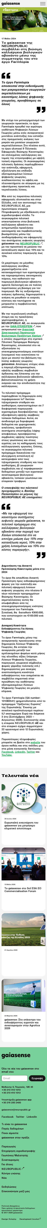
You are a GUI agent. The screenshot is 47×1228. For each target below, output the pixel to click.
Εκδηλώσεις (9, 1186)
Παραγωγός (9, 1146)
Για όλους (7, 1164)
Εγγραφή (37, 1078)
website (35, 742)
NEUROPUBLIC (11, 1168)
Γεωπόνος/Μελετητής (15, 1155)
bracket (36, 1219)
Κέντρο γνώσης (11, 1173)
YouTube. (7, 755)
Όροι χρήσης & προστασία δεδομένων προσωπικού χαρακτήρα (18, 1209)
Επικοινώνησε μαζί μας (16, 1191)
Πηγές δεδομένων (13, 1128)
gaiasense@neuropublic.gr (16, 1109)
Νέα (4, 1177)
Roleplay (12, 1219)
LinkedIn (20, 751)
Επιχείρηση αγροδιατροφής (18, 1150)
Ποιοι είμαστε (10, 1133)
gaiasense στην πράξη (15, 1137)
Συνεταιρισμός (10, 1159)
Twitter (31, 751)
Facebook (8, 751)
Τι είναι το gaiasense (14, 1124)
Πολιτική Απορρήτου (11, 1206)
